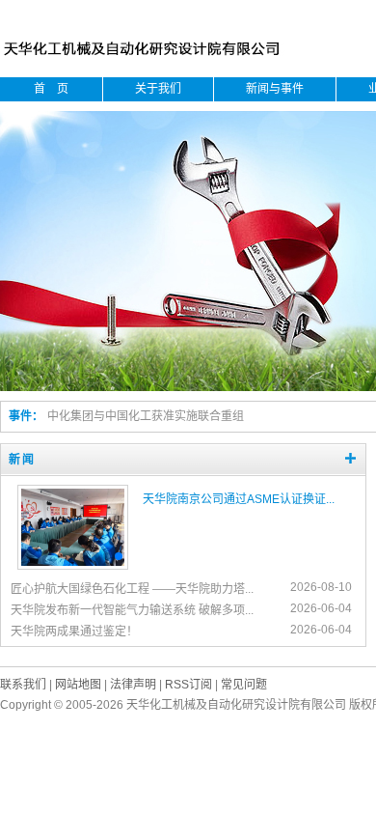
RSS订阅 (188, 684)
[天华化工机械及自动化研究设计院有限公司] (145, 59)
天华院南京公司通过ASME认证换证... (239, 499)
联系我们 (23, 684)
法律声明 (133, 684)
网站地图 (78, 684)
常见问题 (244, 684)
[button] (84, 556)
